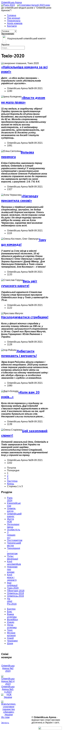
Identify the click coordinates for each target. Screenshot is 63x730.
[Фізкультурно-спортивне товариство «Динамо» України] (8, 708)
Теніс (10, 630)
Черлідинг (12, 641)
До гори (5, 717)
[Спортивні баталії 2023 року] (33, 5)
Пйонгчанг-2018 (15, 590)
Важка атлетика (12, 615)
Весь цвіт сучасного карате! (19, 283)
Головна (11, 15)
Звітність (5, 723)
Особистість (13, 529)
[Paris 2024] (8, 5)
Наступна (12, 481)
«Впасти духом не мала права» (23, 99)
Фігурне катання (11, 634)
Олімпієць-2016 (15, 596)
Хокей (10, 638)
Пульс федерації (12, 557)
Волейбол (12, 619)
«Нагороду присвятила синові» (19, 198)
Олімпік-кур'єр (11, 509)
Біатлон (11, 609)
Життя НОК (10, 520)
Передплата (13, 20)
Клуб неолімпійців (14, 562)
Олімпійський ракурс (14, 515)
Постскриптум (14, 540)
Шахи (10, 643)
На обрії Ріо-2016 (12, 601)
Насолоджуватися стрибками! (24, 317)
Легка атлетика (12, 626)
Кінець (10, 483)
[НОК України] (8, 697)
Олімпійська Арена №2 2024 (8, 668)
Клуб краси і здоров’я (12, 577)
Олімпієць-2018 (15, 593)
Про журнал (13, 18)
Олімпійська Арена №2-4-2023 (8, 689)
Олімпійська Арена (11, 2)
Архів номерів (14, 23)
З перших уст (11, 535)
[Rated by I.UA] (50, 728)
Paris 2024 (9, 499)
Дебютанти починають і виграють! (19, 353)
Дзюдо (10, 622)
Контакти (12, 26)
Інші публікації (12, 584)
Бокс (9, 611)
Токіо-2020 (13, 588)
